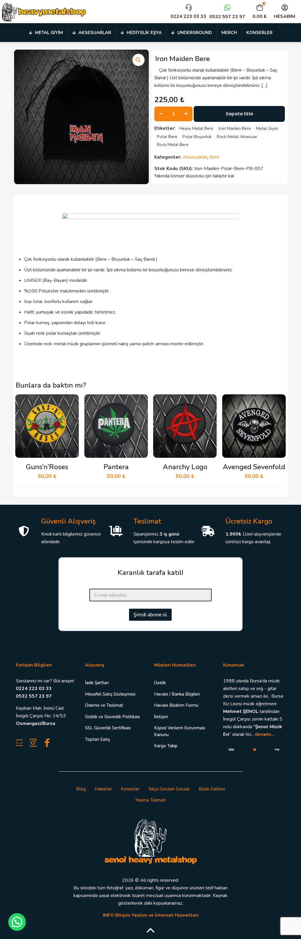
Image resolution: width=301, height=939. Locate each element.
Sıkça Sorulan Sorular (169, 789)
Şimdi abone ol (150, 614)
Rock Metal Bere (172, 144)
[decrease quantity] (161, 114)
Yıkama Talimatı (150, 800)
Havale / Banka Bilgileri (177, 694)
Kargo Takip (166, 746)
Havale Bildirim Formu (176, 705)
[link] (150, 841)
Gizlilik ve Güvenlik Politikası (112, 717)
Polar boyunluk (197, 136)
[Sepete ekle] (70, 402)
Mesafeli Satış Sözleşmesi (110, 694)
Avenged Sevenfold (254, 467)
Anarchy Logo (185, 467)
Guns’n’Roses (47, 467)
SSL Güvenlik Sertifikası (108, 728)
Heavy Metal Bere (196, 128)
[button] (138, 60)
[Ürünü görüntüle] (70, 415)
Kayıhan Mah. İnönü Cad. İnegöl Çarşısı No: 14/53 (41, 716)
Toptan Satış (97, 739)
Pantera (116, 467)
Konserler (130, 789)
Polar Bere (167, 136)
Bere (214, 157)
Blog (81, 789)
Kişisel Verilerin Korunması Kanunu (179, 731)
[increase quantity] (186, 114)
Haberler (103, 789)
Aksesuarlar (195, 157)
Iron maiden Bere (234, 128)
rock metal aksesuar (237, 136)
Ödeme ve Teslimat (104, 705)
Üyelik (160, 683)
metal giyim (267, 128)
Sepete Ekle (239, 113)
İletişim (161, 717)
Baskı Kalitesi (212, 789)
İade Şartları (97, 683)
